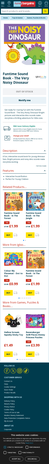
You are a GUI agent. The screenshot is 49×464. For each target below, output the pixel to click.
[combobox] (24, 11)
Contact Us (8, 381)
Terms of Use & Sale (11, 412)
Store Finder (8, 390)
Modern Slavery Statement (14, 415)
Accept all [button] (16, 459)
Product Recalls (9, 393)
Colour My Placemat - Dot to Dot (13, 273)
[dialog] (24, 448)
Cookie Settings (10, 387)
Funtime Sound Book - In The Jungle (33, 216)
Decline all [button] (32, 459)
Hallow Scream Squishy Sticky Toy (13, 333)
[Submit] (45, 11)
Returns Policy (9, 404)
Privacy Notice (9, 407)
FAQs (6, 384)
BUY (8, 235)
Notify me (25, 100)
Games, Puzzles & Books (36, 18)
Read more (29, 443)
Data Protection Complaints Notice (17, 418)
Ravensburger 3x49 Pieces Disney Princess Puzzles (35, 335)
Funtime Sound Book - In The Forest (11, 216)
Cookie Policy (9, 409)
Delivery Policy (9, 401)
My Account (8, 421)
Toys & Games (17, 18)
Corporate (8, 429)
